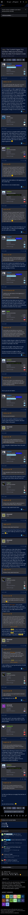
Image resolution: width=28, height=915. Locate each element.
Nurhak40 (9, 705)
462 (24, 487)
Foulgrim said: (6, 327)
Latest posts (4, 831)
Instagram (4, 826)
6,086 (24, 198)
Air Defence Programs (11, 860)
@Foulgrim (12, 604)
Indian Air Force (14, 834)
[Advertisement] (14, 32)
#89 (25, 409)
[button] (1, 2)
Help (13, 874)
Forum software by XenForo (12, 909)
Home (17, 874)
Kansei (8, 116)
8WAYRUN (17, 912)
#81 (25, 78)
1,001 (24, 730)
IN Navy (5, 844)
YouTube (3, 825)
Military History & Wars (9, 857)
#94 (25, 546)
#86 (25, 287)
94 (24, 120)
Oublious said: (6, 81)
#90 (25, 433)
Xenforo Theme (7, 911)
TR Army (6, 862)
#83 (25, 160)
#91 (25, 465)
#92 (25, 496)
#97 (25, 687)
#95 (25, 592)
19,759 (24, 152)
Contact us (5, 873)
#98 (25, 715)
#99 (25, 738)
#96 (25, 645)
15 (21, 198)
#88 (25, 374)
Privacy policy (6, 874)
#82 (25, 128)
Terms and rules (14, 873)
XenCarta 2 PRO (4, 912)
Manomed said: (6, 469)
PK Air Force (6, 851)
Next (18, 60)
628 (24, 70)
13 (21, 152)
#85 (25, 251)
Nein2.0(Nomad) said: (8, 290)
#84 (25, 205)
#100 (25, 779)
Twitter (3, 823)
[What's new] (20, 2)
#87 (25, 324)
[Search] (23, 2)
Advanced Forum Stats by (13, 910)
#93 (25, 520)
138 (24, 709)
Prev (10, 60)
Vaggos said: (6, 524)
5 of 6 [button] (14, 60)
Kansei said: (6, 164)
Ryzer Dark (7, 871)
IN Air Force (6, 837)
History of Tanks (8, 854)
